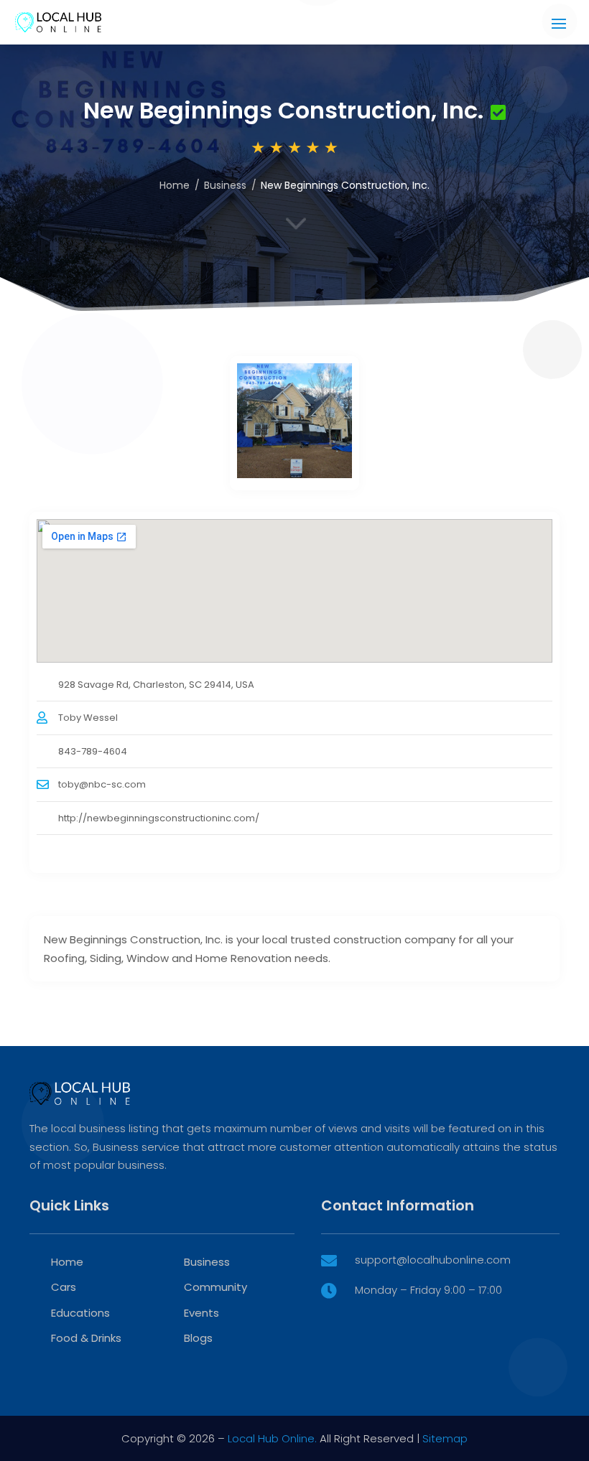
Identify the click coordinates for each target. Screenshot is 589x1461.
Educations (80, 1312)
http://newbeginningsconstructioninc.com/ (158, 818)
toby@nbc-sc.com (102, 784)
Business (225, 185)
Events (201, 1312)
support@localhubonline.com (433, 1259)
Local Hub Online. (272, 1438)
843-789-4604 (92, 751)
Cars (63, 1286)
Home (174, 185)
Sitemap (445, 1438)
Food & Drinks (86, 1337)
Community (215, 1286)
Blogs (198, 1337)
